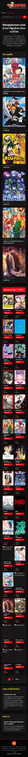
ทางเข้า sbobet (16, 754)
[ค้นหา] (25, 17)
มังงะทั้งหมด (11, 12)
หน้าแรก (3, 12)
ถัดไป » (17, 679)
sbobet (9, 754)
